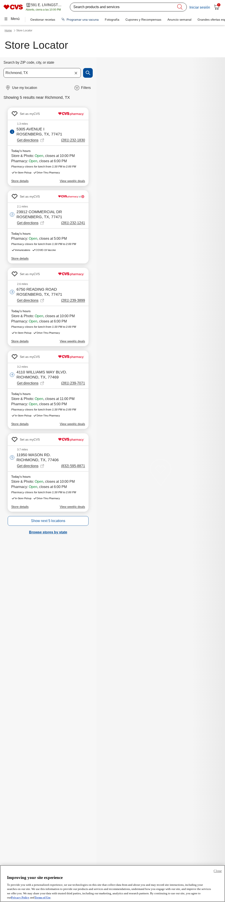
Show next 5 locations (48, 521)
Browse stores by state (48, 532)
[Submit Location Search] (88, 73)
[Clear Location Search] (76, 72)
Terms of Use (42, 897)
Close (218, 871)
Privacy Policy (20, 897)
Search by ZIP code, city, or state (29, 62)
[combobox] (42, 73)
